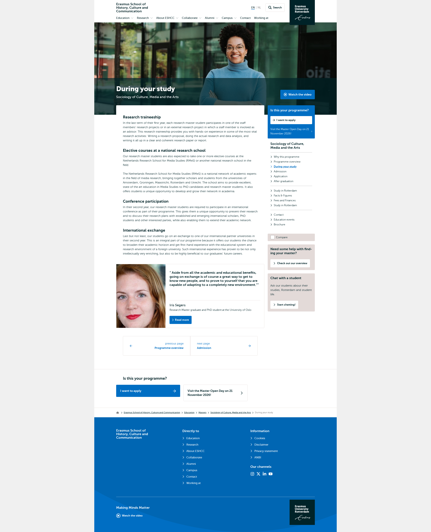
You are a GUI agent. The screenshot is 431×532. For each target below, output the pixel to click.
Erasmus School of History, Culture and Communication (152, 412)
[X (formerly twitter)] (258, 474)
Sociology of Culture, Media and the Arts (287, 146)
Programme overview (169, 348)
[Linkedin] (264, 474)
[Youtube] (271, 474)
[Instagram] (252, 474)
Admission (204, 348)
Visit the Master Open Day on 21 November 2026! (289, 131)
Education (189, 412)
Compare (282, 237)
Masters (202, 412)
